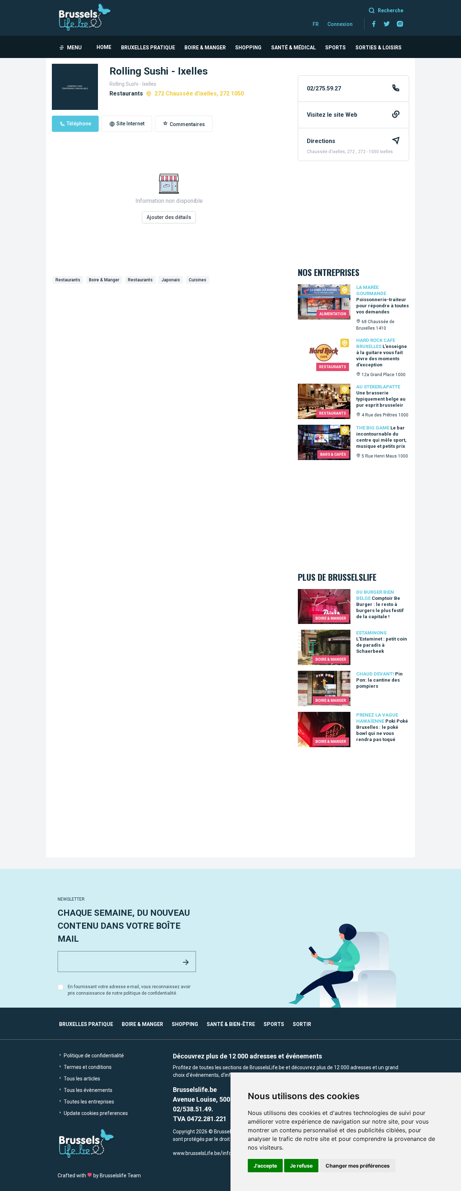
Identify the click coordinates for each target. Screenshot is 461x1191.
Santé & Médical (293, 47)
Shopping (248, 47)
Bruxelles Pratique (148, 47)
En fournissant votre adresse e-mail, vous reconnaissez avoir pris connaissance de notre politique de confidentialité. (129, 990)
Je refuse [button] (301, 1166)
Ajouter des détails (169, 217)
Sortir (302, 1024)
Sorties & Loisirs (378, 47)
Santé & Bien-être (231, 1024)
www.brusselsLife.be (196, 1153)
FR (316, 24)
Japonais (170, 279)
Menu (74, 47)
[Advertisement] (169, 340)
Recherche (390, 10)
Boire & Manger (205, 47)
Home (104, 47)
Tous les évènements (87, 1090)
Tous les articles (81, 1078)
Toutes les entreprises (88, 1102)
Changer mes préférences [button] (358, 1166)
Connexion (340, 24)
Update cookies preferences (95, 1113)
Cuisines (197, 279)
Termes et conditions (87, 1067)
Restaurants (67, 279)
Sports (335, 47)
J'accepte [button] (265, 1166)
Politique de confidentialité (93, 1055)
